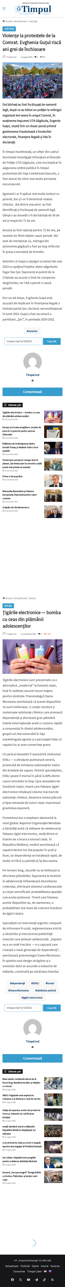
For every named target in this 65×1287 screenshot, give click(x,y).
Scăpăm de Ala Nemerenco (15, 507)
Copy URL (51, 341)
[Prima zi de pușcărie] (53, 480)
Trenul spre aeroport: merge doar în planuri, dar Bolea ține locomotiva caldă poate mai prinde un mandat (22, 463)
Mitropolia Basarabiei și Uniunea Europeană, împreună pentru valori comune (19, 495)
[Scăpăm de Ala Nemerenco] (53, 512)
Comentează (32, 392)
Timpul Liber (34, 1271)
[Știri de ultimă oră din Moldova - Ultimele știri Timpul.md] (32, 8)
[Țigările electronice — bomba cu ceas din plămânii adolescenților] (53, 417)
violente (33, 331)
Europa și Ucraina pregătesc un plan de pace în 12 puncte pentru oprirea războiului (21, 431)
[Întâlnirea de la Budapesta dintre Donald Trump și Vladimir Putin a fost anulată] (53, 448)
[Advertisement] (32, 555)
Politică (25, 1266)
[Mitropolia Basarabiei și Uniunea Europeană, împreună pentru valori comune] (53, 495)
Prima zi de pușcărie (12, 476)
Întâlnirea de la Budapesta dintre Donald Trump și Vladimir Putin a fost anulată (20, 447)
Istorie (44, 1266)
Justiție (33, 21)
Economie (19, 1271)
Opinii (35, 1266)
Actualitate (20, 21)
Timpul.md (11, 57)
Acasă (8, 21)
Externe (55, 1266)
